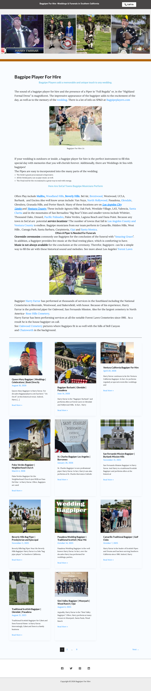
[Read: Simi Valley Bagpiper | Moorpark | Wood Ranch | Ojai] (71, 584)
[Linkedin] (88, 668)
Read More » (17, 405)
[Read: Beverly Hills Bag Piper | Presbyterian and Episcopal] (25, 516)
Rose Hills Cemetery (37, 313)
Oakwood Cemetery (30, 326)
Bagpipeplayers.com (118, 99)
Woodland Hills (55, 196)
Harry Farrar (33, 300)
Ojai (72, 229)
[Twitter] (71, 668)
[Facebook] (62, 668)
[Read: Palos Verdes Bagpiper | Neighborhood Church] (29, 440)
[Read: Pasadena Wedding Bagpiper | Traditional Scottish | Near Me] (71, 516)
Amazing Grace (124, 236)
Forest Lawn (125, 249)
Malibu (41, 196)
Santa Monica (89, 229)
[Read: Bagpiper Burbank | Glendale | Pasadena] (75, 362)
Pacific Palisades (54, 217)
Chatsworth (26, 330)
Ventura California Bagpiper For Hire (121, 367)
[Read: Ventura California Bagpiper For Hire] (117, 352)
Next (135, 649)
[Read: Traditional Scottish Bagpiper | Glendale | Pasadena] (21, 588)
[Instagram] (80, 668)
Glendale (126, 200)
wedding (62, 99)
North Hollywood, (97, 200)
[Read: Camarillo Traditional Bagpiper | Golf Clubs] (116, 516)
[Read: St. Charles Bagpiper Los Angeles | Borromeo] (71, 436)
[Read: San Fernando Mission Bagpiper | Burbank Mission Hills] (117, 434)
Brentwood (96, 196)
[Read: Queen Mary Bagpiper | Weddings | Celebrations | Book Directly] (25, 358)
